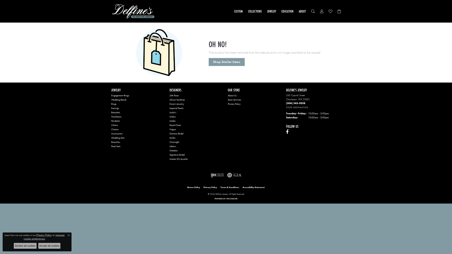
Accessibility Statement (254, 187)
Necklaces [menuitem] (116, 116)
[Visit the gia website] (234, 175)
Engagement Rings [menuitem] (120, 95)
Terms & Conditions (230, 187)
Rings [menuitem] (113, 103)
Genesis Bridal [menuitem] (176, 133)
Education (287, 11)
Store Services (234, 99)
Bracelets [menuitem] (115, 112)
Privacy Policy (234, 103)
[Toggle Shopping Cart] (339, 11)
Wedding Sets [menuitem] (117, 137)
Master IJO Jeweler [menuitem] (179, 159)
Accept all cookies (49, 245)
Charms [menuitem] (115, 129)
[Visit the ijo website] (217, 175)
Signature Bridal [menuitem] (177, 154)
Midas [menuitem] (173, 120)
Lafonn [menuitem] (173, 146)
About (302, 11)
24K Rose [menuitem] (174, 95)
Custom (238, 11)
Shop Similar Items (226, 62)
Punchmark (231, 199)
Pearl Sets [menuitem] (115, 146)
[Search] (313, 11)
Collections (255, 11)
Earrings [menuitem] (115, 108)
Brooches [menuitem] (115, 142)
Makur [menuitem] (173, 116)
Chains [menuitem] (114, 125)
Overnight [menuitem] (174, 142)
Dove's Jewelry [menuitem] (177, 103)
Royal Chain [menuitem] (175, 125)
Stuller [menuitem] (173, 137)
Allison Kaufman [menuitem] (177, 99)
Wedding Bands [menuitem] (118, 99)
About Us (232, 95)
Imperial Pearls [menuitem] (176, 108)
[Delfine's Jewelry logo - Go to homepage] (134, 11)
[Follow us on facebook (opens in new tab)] (287, 132)
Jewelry (271, 11)
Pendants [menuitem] (115, 120)
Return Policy (193, 187)
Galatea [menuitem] (173, 150)
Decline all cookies (25, 245)
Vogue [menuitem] (173, 129)
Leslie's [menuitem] (173, 112)
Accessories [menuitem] (117, 133)
